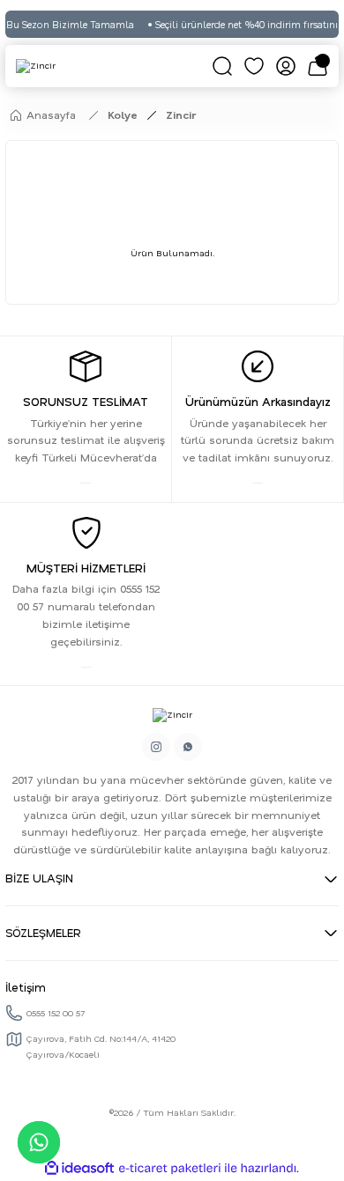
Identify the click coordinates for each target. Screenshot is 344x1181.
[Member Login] (285, 66)
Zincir (181, 115)
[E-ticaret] (169, 1168)
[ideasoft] (79, 1169)
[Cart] (317, 66)
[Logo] (36, 66)
